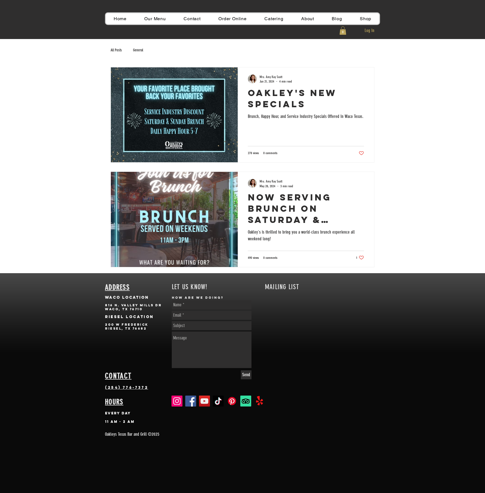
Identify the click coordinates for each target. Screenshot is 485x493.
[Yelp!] (259, 401)
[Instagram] (176, 401)
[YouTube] (204, 401)
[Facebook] (190, 401)
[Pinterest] (232, 401)
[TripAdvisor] (245, 401)
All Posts (116, 50)
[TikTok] (218, 401)
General (138, 50)
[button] (342, 30)
